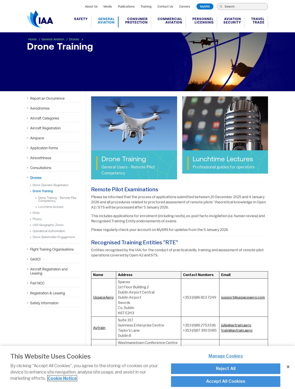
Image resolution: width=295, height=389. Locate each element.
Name (98, 275)
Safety (81, 19)
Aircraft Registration (45, 128)
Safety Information (44, 303)
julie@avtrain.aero (236, 325)
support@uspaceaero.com (243, 297)
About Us (91, 6)
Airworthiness (40, 158)
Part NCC (37, 283)
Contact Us (165, 6)
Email (225, 275)
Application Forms (44, 148)
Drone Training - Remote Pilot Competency (57, 199)
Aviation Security (232, 20)
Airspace (37, 138)
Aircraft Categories (44, 118)
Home (32, 39)
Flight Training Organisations (52, 249)
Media (107, 6)
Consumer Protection (136, 20)
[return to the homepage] (40, 19)
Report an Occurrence (47, 98)
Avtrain (99, 328)
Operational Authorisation (49, 230)
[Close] (288, 367)
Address (125, 275)
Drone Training (43, 191)
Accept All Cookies (226, 381)
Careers (184, 6)
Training (146, 6)
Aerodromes (39, 108)
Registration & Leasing (47, 293)
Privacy (37, 218)
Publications (126, 6)
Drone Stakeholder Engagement (54, 236)
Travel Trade (258, 20)
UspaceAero (103, 297)
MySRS (205, 6)
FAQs (36, 212)
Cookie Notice (62, 378)
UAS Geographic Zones (48, 224)
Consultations (40, 168)
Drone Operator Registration (51, 185)
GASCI (35, 259)
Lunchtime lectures (50, 206)
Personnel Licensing (203, 20)
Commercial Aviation (170, 20)
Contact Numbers (198, 275)
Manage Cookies (225, 356)
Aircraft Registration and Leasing (49, 271)
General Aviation (106, 20)
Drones (74, 39)
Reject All (226, 368)
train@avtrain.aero (236, 330)
